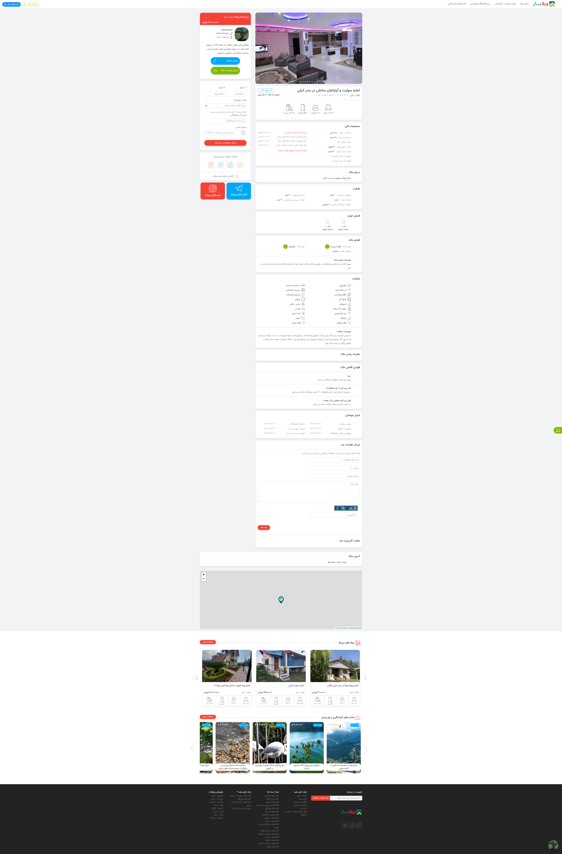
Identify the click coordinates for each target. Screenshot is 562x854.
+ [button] (204, 574)
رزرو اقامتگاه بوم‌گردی (480, 4)
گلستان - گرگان (217, 808)
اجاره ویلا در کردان (272, 821)
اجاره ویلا (524, 4)
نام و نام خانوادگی (238, 115)
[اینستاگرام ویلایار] (359, 825)
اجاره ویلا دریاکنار (300, 805)
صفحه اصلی (302, 795)
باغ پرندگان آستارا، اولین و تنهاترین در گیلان (306, 767)
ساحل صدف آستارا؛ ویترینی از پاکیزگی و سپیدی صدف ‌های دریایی (269, 767)
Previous (358, 677)
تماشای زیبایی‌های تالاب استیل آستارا (344, 767)
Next (197, 747)
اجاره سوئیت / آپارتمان (505, 4)
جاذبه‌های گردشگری (457, 4)
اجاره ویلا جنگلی (272, 846)
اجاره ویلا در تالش (272, 840)
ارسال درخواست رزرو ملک (225, 142)
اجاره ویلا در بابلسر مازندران (268, 843)
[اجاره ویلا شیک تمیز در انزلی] (227, 666)
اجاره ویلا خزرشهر (272, 802)
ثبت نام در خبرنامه (320, 798)
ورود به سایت (32, 4)
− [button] (204, 579)
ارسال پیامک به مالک (229, 70)
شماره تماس (240, 127)
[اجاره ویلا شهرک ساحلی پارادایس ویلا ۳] (281, 666)
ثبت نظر (264, 527)
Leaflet (338, 628)
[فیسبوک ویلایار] (352, 825)
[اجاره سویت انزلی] (335, 666)
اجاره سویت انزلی (350, 685)
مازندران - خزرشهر (216, 802)
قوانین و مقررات (300, 802)
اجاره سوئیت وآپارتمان (270, 814)
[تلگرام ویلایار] (345, 825)
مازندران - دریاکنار (216, 818)
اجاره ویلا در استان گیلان (269, 830)
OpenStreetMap (355, 628)
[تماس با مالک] (553, 845)
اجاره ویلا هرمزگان (272, 808)
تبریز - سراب (218, 814)
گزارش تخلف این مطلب (222, 176)
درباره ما (303, 808)
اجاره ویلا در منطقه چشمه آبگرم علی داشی (233, 767)
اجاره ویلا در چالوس (271, 818)
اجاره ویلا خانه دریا (272, 811)
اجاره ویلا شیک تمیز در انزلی (237, 685)
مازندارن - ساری (217, 795)
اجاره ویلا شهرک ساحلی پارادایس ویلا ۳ (286, 685)
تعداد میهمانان (240, 100)
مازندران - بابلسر (217, 799)
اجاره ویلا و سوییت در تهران (268, 833)
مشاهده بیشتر (208, 641)
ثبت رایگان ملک (12, 4)
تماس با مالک (232, 60)
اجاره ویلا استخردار (272, 795)
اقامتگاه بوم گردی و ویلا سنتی (267, 805)
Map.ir (346, 628)
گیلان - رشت (218, 805)
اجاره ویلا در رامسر (272, 837)
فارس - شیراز (218, 811)
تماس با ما (303, 799)
